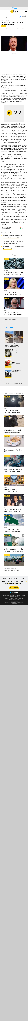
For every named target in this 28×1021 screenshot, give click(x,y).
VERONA (5, 583)
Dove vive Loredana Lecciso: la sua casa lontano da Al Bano (13, 294)
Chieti (8, 26)
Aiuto (18, 599)
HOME (2, 20)
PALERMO (3, 581)
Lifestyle (3, 26)
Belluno (5, 527)
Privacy (16, 598)
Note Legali (11, 598)
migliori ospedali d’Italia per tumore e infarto (12, 169)
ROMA (5, 579)
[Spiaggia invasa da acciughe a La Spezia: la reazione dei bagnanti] (14, 263)
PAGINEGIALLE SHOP (18, 594)
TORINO (16, 579)
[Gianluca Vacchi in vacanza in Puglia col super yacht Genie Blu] (14, 303)
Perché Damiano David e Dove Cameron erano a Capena (12, 511)
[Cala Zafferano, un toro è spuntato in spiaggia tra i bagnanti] (14, 421)
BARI (16, 583)
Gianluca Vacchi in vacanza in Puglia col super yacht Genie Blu (13, 314)
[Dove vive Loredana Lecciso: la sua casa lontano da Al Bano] (14, 283)
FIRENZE (10, 581)
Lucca (5, 448)
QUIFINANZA (23, 595)
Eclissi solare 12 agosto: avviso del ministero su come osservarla (12, 412)
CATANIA (11, 583)
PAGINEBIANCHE (6, 595)
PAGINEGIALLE (11, 594)
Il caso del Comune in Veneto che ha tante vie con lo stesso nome (13, 531)
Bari (5, 310)
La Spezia (6, 270)
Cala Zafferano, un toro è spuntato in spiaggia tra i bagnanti (12, 432)
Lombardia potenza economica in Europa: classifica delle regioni (11, 491)
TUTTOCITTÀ (11, 595)
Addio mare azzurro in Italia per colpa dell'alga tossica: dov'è (13, 551)
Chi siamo (6, 598)
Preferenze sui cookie (12, 599)
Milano (5, 290)
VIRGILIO (7, 594)
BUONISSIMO (12, 596)
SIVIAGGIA (18, 595)
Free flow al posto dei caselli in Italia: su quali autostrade (12, 571)
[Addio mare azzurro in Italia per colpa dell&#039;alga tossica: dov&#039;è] (14, 540)
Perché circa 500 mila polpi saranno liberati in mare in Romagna (13, 472)
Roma (5, 507)
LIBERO (3, 594)
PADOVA (21, 583)
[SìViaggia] (14, 8)
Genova (5, 547)
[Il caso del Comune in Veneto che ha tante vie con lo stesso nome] (14, 520)
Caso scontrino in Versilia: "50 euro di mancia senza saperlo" (13, 452)
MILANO (10, 579)
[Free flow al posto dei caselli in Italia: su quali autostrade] (14, 560)
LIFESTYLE (6, 20)
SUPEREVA (16, 596)
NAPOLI (22, 579)
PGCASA (24, 594)
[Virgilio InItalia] (14, 11)
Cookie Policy (20, 598)
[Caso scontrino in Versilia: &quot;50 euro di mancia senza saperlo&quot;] (14, 441)
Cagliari (5, 428)
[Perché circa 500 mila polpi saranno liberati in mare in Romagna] (14, 461)
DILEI (15, 595)
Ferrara (5, 467)
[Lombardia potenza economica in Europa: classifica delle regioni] (14, 480)
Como (5, 566)
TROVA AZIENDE (14, 587)
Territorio (7, 396)
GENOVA (23, 581)
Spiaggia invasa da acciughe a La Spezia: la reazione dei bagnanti (13, 274)
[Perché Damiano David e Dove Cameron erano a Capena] (14, 500)
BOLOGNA (17, 581)
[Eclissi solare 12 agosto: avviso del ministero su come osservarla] (14, 401)
